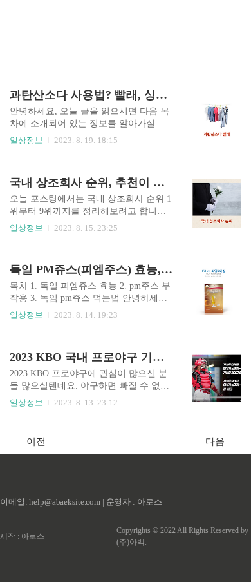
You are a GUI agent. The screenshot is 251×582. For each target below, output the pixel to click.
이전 (36, 441)
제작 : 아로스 (22, 536)
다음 (215, 441)
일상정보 (26, 140)
